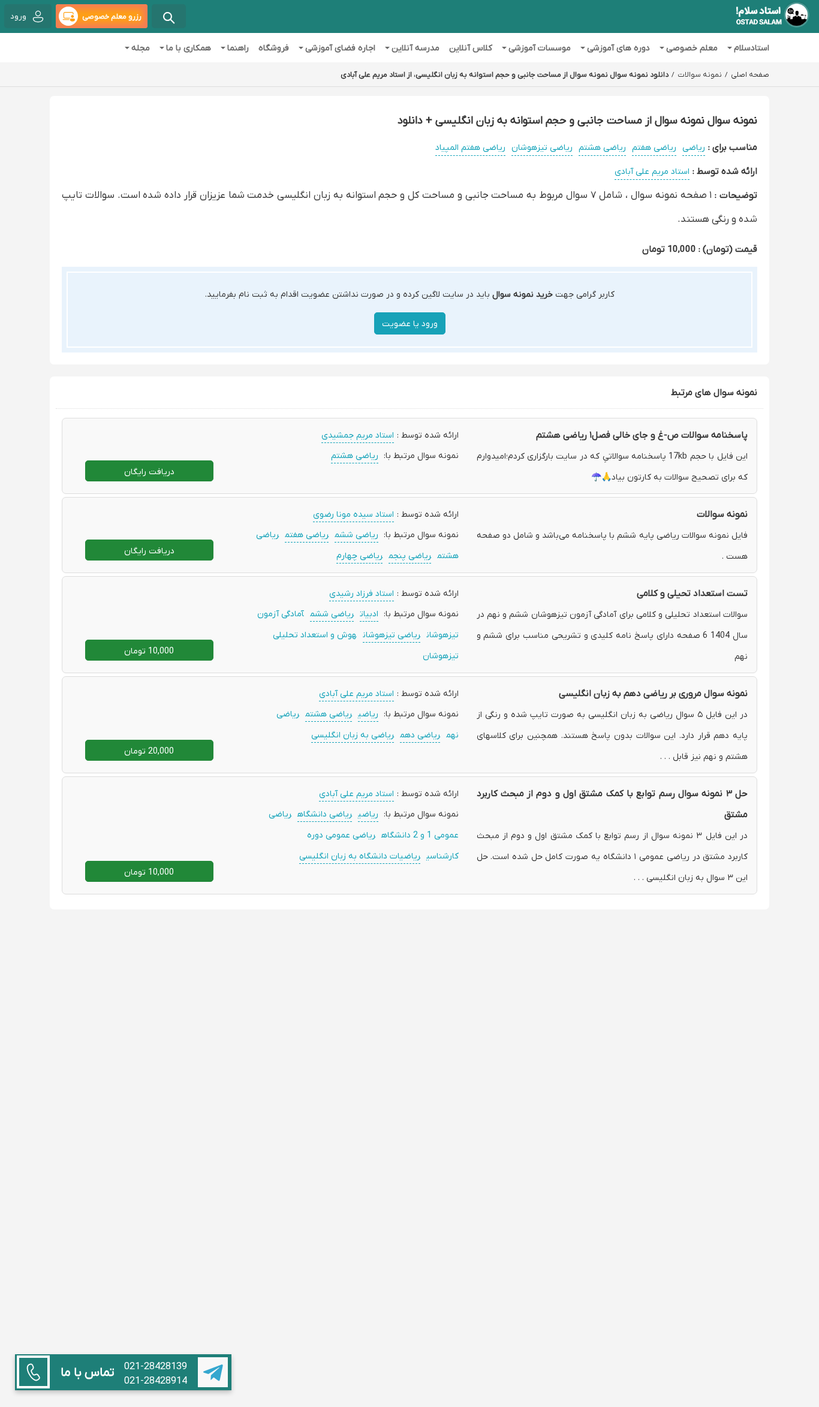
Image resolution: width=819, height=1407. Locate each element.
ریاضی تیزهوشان (542, 147)
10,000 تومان (149, 650)
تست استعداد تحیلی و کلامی (692, 593)
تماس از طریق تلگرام (213, 1372)
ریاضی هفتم (654, 147)
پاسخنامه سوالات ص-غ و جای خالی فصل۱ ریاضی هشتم (642, 434)
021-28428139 (155, 1366)
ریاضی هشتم (602, 147)
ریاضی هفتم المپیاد (470, 147)
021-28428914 (155, 1380)
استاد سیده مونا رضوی (353, 514)
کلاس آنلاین (470, 47)
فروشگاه (273, 47)
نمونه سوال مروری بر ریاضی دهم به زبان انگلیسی (653, 693)
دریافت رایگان (149, 471)
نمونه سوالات (722, 514)
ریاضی (693, 147)
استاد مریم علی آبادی (652, 171)
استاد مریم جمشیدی (357, 434)
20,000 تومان (149, 750)
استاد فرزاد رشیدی (361, 593)
